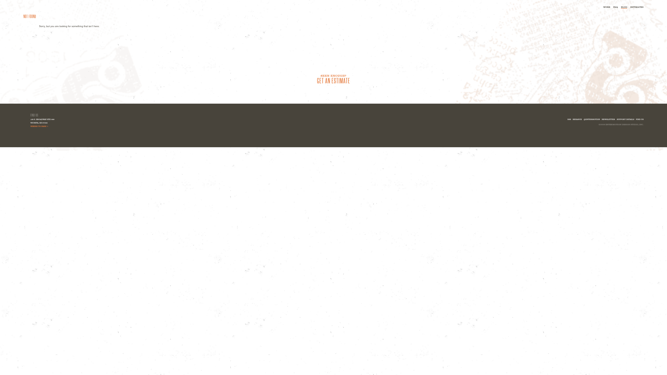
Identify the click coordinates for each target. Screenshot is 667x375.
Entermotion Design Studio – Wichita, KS (39, 7)
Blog (624, 7)
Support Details (625, 119)
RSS (569, 119)
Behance (577, 119)
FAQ (615, 7)
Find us (640, 119)
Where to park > (39, 126)
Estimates (637, 7)
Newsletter (608, 119)
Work (606, 7)
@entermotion (592, 119)
